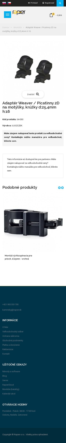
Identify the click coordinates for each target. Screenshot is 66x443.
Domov (5, 27)
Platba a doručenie (11, 345)
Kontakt (6, 354)
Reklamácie (7, 349)
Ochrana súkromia (10, 336)
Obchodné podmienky (12, 340)
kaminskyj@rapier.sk (11, 310)
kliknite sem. (10, 141)
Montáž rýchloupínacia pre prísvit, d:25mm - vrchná (18, 257)
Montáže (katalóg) (10, 389)
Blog (4, 376)
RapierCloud (8, 385)
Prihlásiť (34, 3)
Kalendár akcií (8, 393)
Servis (5, 380)
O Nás (5, 327)
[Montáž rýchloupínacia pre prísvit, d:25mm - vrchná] (33, 222)
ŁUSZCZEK (17, 125)
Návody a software (11, 371)
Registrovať (49, 3)
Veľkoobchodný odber (12, 331)
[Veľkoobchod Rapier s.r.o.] (19, 12)
